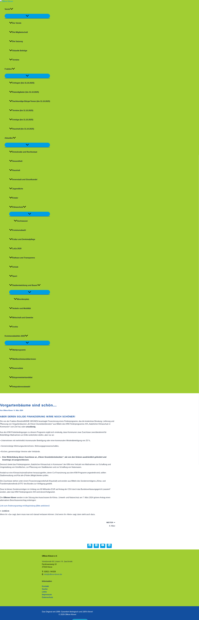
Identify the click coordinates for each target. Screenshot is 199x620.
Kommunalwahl (19, 230)
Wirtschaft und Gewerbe (22, 318)
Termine (15, 60)
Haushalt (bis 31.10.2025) (23, 129)
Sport (14, 276)
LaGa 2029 (16, 249)
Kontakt (45, 586)
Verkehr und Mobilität (21, 308)
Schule (15, 267)
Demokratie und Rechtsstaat (24, 152)
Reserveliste (17, 368)
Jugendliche (17, 189)
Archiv (15, 327)
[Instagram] (96, 546)
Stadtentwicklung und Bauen (25, 285)
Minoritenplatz (23, 299)
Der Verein (16, 23)
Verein (7, 9)
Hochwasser (22, 221)
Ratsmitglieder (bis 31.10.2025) (25, 92)
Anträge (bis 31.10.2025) (22, 120)
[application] (11, 9)
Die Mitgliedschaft (20, 32)
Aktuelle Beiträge (19, 51)
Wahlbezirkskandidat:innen (24, 359)
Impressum (47, 595)
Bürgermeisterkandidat (22, 377)
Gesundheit (17, 161)
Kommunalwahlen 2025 (15, 336)
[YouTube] (102, 546)
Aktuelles (9, 138)
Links (44, 592)
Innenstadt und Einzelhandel (24, 179)
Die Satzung (17, 41)
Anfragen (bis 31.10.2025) (23, 83)
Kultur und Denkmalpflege (23, 239)
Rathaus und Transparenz (23, 258)
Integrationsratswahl (21, 387)
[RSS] (109, 546)
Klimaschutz (17, 207)
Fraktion (8, 69)
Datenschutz (47, 597)
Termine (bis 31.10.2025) (22, 110)
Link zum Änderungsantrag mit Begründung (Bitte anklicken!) (25, 506)
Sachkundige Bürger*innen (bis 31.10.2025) (31, 101)
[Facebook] (89, 546)
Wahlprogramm (19, 350)
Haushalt (16, 170)
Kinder (15, 198)
